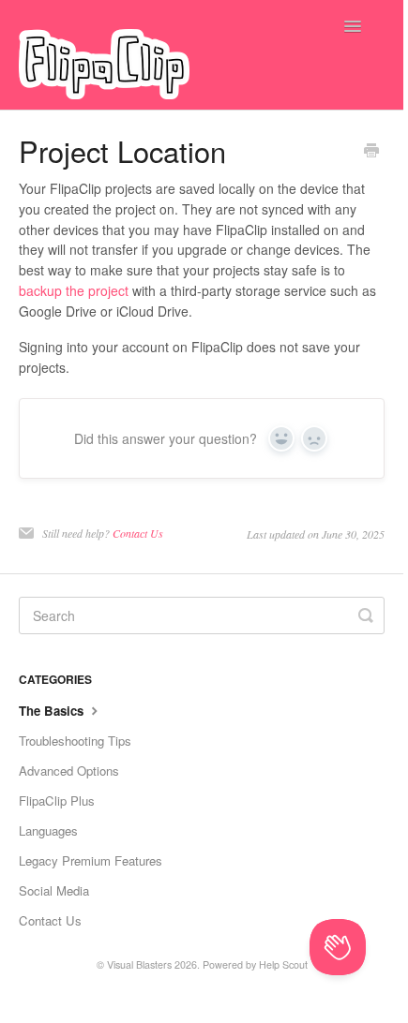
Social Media (54, 890)
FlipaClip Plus (57, 800)
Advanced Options (69, 770)
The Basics (53, 710)
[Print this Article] (371, 151)
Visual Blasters (139, 964)
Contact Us (138, 533)
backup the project (73, 290)
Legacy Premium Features (90, 860)
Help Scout (283, 964)
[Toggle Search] (365, 615)
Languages (48, 830)
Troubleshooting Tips (75, 740)
